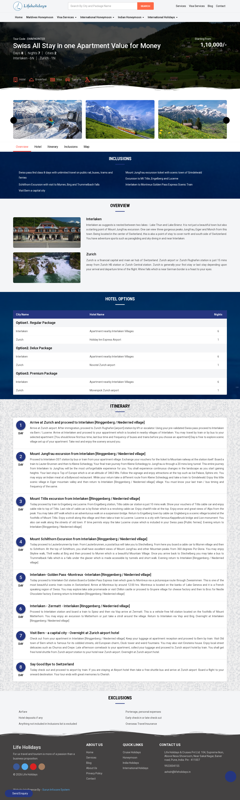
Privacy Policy (94, 773)
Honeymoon (130, 757)
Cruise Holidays (132, 752)
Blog (210, 6)
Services (181, 6)
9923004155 (171, 765)
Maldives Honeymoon (39, 17)
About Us (91, 768)
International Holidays (135, 768)
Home (18, 17)
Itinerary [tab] (52, 147)
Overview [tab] (22, 147)
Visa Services (197, 6)
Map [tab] (86, 147)
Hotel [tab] (37, 147)
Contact (220, 6)
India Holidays (131, 762)
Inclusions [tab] (71, 147)
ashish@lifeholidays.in (177, 771)
